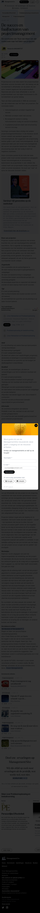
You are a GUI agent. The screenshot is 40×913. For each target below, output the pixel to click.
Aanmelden (9, 472)
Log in (10, 487)
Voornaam (7, 458)
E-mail (6, 465)
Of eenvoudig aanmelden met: (14, 477)
